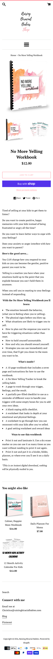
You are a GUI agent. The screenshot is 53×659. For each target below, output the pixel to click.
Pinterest (7, 622)
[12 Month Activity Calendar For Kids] (13, 549)
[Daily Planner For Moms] (40, 506)
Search (5, 592)
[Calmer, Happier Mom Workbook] (13, 505)
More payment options (26, 189)
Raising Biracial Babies (29, 639)
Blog (4, 616)
